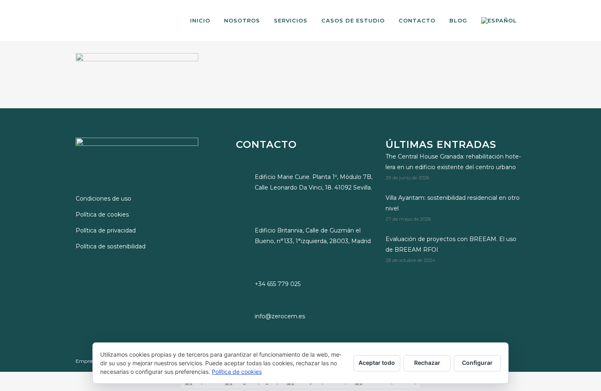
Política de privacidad (106, 230)
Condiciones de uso (103, 198)
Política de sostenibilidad (111, 246)
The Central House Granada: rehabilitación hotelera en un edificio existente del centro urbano (453, 162)
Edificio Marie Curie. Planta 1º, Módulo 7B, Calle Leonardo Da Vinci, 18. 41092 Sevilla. (313, 182)
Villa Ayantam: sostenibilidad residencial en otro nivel (453, 203)
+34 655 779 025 (277, 284)
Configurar (477, 362)
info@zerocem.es (280, 316)
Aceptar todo (377, 362)
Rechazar (427, 362)
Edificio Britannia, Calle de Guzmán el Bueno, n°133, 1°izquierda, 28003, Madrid (313, 236)
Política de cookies (102, 214)
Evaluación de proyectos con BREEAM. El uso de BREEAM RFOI (451, 244)
